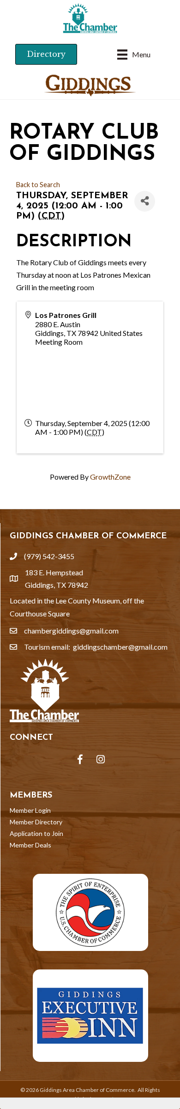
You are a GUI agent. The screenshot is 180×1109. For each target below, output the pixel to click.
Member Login (30, 810)
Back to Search (38, 185)
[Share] (144, 201)
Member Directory (36, 822)
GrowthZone (110, 476)
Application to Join (36, 833)
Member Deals (30, 845)
